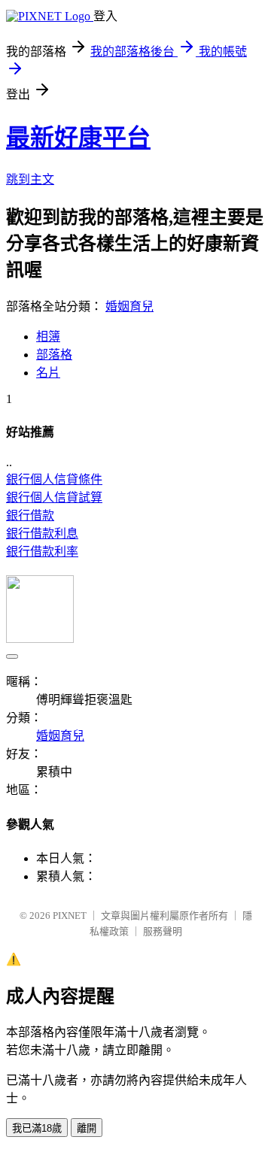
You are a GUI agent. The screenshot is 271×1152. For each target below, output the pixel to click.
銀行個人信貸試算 (54, 497)
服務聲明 (162, 931)
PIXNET (70, 915)
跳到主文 (30, 179)
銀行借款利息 (42, 533)
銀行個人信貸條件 (54, 479)
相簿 (48, 336)
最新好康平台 (78, 137)
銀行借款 (30, 515)
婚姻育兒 (129, 306)
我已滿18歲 (37, 1128)
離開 (86, 1128)
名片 (48, 372)
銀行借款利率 (42, 551)
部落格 (54, 354)
